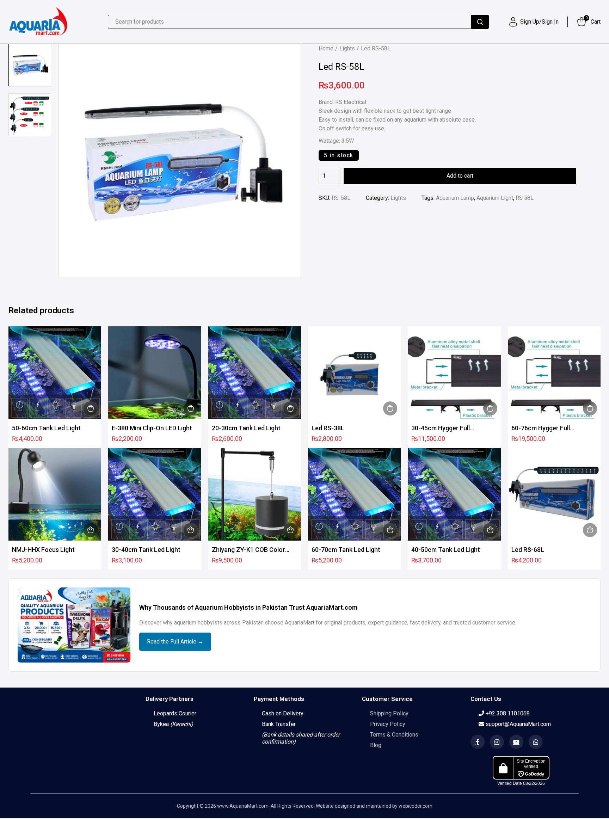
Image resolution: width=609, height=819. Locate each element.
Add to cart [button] (91, 408)
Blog (375, 745)
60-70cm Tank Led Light (346, 549)
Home (326, 48)
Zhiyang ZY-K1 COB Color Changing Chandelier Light (249, 550)
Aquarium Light (494, 198)
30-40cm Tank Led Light (146, 549)
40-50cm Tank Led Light (445, 549)
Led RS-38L (328, 428)
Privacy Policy (387, 724)
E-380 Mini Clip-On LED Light (152, 428)
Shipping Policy (389, 713)
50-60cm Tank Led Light (46, 428)
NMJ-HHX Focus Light (43, 549)
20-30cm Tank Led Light (246, 428)
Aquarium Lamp (455, 198)
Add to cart (460, 175)
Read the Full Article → (175, 641)
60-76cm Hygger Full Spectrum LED (540, 428)
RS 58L (525, 198)
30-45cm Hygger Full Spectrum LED (440, 428)
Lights (347, 48)
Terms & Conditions (394, 734)
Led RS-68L (527, 549)
